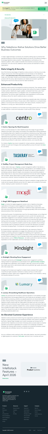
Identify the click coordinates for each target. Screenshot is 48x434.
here (44, 145)
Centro (10, 143)
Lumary (3, 295)
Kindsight (19, 260)
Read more (5, 378)
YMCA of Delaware (19, 238)
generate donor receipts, (38, 261)
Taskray (18, 167)
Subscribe (42, 8)
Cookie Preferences (38, 414)
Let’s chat (21, 336)
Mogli (2, 204)
